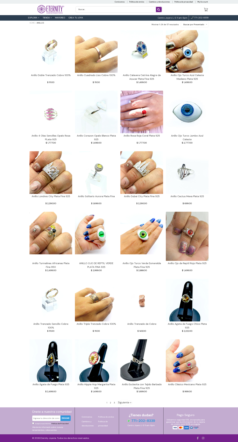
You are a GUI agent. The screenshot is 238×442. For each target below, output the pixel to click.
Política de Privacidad (60, 423)
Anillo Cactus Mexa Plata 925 (187, 196)
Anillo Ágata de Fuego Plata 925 (51, 384)
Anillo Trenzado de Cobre (141, 324)
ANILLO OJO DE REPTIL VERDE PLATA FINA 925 (96, 265)
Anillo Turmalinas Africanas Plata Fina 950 (50, 265)
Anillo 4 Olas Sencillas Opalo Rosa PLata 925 (51, 137)
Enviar (65, 418)
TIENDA (46, 17)
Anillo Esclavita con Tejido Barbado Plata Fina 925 (142, 386)
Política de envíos (136, 2)
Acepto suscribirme (52, 423)
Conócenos (120, 2)
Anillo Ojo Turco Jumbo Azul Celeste (187, 137)
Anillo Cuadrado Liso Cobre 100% (96, 75)
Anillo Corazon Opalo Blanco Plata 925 (96, 137)
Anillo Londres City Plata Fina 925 (51, 196)
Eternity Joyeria (48, 438)
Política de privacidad (184, 2)
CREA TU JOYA (75, 17)
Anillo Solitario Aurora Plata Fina (96, 196)
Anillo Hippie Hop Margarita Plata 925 (96, 386)
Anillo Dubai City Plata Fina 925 (142, 196)
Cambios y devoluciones (159, 2)
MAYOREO (60, 17)
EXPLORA (33, 17)
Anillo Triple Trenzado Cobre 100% (96, 324)
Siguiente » (124, 402)
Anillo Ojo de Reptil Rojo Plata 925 (187, 263)
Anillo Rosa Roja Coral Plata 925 (142, 135)
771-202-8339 (201, 17)
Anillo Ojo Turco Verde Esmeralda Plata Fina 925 (142, 265)
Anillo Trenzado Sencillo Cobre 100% (50, 325)
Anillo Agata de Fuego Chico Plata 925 (187, 325)
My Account (203, 2)
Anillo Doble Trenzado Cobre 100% (51, 75)
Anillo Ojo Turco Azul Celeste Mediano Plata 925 (187, 77)
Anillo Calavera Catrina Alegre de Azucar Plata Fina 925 (142, 77)
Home (32, 23)
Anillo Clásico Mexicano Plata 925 (187, 384)
